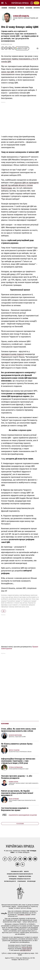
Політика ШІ (12, 876)
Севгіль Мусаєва (26, 947)
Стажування (21, 881)
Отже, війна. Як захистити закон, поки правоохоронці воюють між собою (18, 730)
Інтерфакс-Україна (24, 914)
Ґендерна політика (24, 876)
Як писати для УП (10, 881)
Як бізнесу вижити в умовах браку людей (16, 745)
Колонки (29, 8)
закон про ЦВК (7, 72)
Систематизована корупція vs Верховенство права (14, 809)
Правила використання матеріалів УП (20, 874)
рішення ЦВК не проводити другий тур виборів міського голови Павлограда (20, 185)
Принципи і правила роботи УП (19, 879)
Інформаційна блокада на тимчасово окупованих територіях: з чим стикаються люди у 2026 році (18, 761)
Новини (4, 8)
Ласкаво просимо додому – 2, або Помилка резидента (16, 777)
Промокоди (31, 881)
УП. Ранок (20, 8)
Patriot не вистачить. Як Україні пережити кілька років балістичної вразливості (17, 793)
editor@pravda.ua (25, 950)
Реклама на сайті (17, 871)
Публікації (12, 8)
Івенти (26, 871)
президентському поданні (12, 354)
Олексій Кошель (21, 16)
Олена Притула (27, 948)
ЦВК (3, 611)
